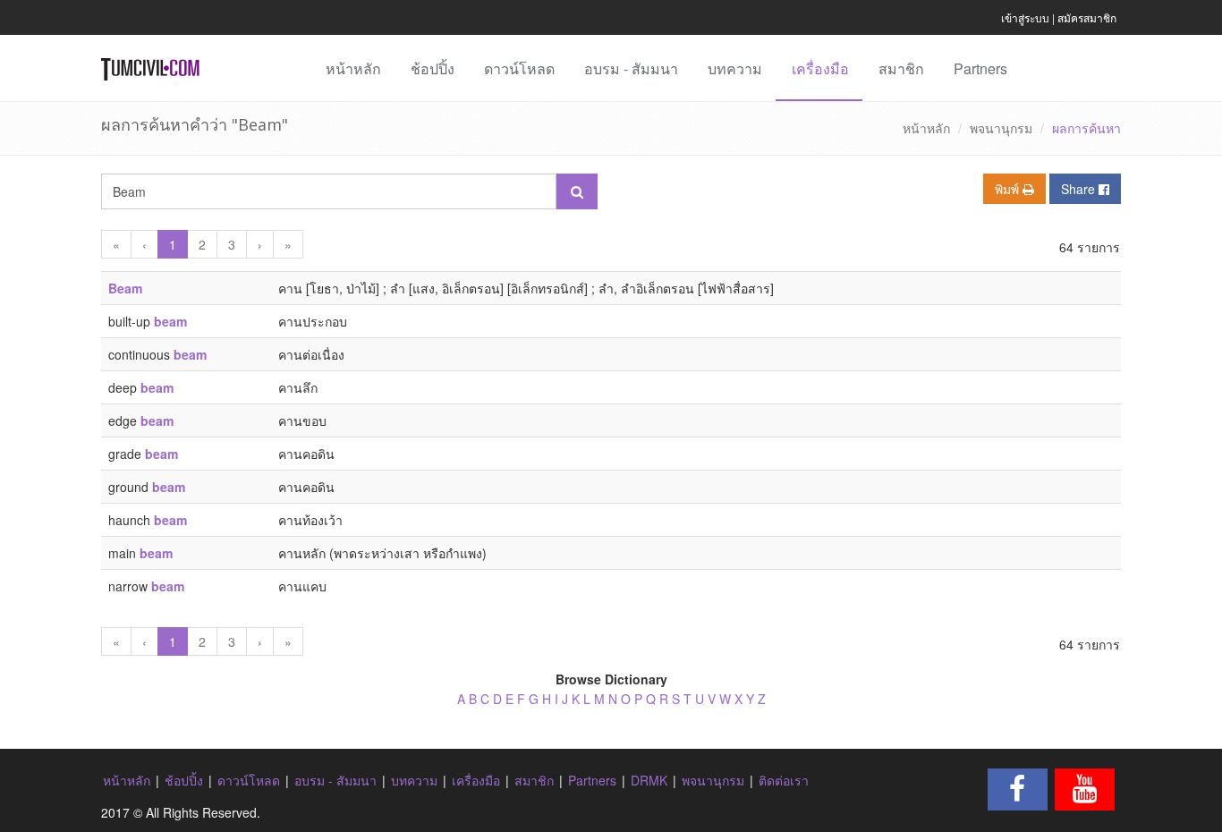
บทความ (735, 68)
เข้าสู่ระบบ (1025, 17)
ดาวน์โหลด (519, 68)
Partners (980, 68)
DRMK (649, 780)
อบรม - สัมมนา (631, 68)
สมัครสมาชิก (1086, 17)
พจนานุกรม (1001, 128)
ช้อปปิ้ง (432, 68)
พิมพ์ (1009, 189)
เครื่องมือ (820, 68)
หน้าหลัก (353, 68)
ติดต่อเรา (784, 780)
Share (1080, 189)
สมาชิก (901, 68)
